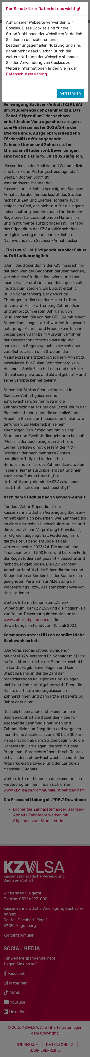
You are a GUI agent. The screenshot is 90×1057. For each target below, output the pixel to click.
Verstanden (70, 93)
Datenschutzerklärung (26, 74)
